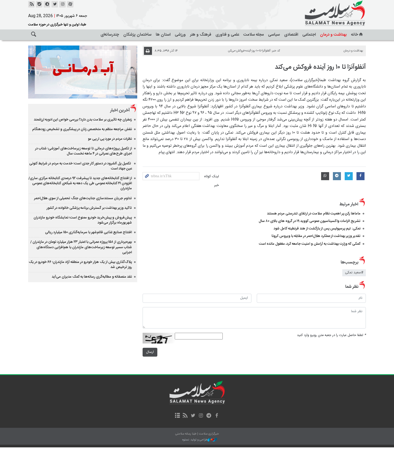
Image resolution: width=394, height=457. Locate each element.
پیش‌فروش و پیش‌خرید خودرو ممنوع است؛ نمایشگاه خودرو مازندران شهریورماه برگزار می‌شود (83, 220)
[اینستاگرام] (62, 4)
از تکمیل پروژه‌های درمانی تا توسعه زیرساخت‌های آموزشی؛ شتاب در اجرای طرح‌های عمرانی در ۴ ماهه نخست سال (83, 151)
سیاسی (274, 34)
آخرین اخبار (120, 110)
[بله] (39, 4)
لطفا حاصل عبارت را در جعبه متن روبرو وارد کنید (331, 335)
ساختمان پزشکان (137, 34)
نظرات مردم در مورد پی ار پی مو (110, 139)
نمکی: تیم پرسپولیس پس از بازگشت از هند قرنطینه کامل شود (317, 229)
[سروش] (47, 4)
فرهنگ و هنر (200, 34)
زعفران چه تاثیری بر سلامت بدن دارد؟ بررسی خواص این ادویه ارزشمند (83, 120)
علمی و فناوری (227, 34)
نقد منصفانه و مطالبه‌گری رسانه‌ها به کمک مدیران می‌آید (92, 277)
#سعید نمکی (354, 272)
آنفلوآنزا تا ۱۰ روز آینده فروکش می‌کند (320, 67)
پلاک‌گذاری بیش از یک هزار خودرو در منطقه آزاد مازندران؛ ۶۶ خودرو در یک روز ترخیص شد (80, 264)
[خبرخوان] (31, 4)
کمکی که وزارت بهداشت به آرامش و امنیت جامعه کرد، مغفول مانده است (309, 244)
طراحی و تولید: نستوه (194, 440)
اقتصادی (291, 34)
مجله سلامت (253, 34)
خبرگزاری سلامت (323, 13)
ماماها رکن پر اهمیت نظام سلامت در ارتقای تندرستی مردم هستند (313, 214)
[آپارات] (70, 4)
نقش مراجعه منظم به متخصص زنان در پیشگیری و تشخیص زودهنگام (82, 129)
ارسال (150, 352)
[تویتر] (54, 4)
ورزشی (180, 34)
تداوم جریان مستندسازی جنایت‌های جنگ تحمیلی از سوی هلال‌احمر (83, 198)
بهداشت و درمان (333, 34)
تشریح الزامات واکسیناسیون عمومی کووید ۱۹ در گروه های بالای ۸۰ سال (309, 221)
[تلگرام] (208, 416)
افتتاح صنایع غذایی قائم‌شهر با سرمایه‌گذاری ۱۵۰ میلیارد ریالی (88, 232)
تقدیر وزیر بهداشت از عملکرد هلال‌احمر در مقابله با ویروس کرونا (316, 236)
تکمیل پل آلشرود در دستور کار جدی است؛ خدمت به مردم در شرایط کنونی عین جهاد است (80, 166)
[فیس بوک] (216, 416)
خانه (354, 34)
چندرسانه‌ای (110, 34)
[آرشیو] (177, 416)
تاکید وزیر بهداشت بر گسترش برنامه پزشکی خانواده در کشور (89, 208)
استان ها (163, 34)
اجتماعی (309, 34)
